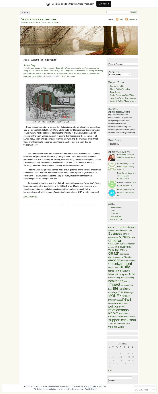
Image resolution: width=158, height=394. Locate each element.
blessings (123, 230)
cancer (126, 233)
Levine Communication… (126, 190)
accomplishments (122, 227)
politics (113, 306)
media (122, 292)
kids (25, 73)
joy (122, 285)
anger (133, 227)
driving (52, 71)
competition (130, 244)
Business (115, 233)
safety (121, 316)
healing (131, 278)
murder (112, 300)
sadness (112, 316)
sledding (50, 73)
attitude (111, 230)
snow (56, 73)
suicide (132, 317)
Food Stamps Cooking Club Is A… (126, 158)
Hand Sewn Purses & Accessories (123, 98)
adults (78, 68)
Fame (116, 268)
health (112, 281)
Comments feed (116, 216)
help (120, 281)
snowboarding (94, 73)
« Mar (110, 370)
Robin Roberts (124, 313)
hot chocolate (80, 71)
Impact (114, 284)
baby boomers (36, 68)
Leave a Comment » (67, 76)
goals (126, 274)
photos (38, 73)
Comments (132, 19)
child (133, 237)
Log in (112, 210)
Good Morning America (118, 278)
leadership (128, 285)
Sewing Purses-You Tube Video (122, 95)
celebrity (124, 237)
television (128, 320)
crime (118, 246)
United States (125, 324)
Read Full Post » (30, 196)
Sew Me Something (117, 86)
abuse (111, 227)
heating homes (69, 71)
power (122, 307)
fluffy (57, 71)
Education (127, 257)
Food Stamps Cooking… (126, 173)
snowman (27, 76)
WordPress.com (116, 219)
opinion (111, 303)
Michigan (130, 293)
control (111, 247)
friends (112, 274)
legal (110, 289)
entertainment (120, 263)
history (127, 281)
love (127, 288)
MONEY (114, 296)
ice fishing (90, 71)
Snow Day (29, 65)
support (114, 320)
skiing (44, 73)
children (45, 68)
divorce (111, 257)
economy (119, 257)
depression (124, 254)
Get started (104, 4)
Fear (117, 270)
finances (125, 270)
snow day (72, 73)
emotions (115, 260)
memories (31, 73)
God (132, 274)
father (111, 271)
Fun (61, 71)
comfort (52, 68)
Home (25, 12)
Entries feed (114, 213)
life (115, 288)
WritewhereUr (122, 155)
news (126, 299)
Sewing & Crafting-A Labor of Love (123, 101)
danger (31, 71)
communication (116, 243)
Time (110, 323)
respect (113, 313)
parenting (118, 303)
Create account (116, 207)
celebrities (113, 237)
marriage (112, 292)
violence (113, 326)
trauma (117, 323)
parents (126, 303)
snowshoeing (37, 76)
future (120, 274)
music (119, 300)
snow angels (63, 73)
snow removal (82, 73)
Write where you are (39, 19)
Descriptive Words (63, 68)
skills (127, 317)
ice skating (99, 71)
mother (126, 296)
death (113, 253)
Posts (120, 19)
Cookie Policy (90, 389)
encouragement (129, 260)
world (121, 327)
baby (117, 230)
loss (121, 288)
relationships (118, 310)
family (124, 266)
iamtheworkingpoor (124, 163)
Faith (110, 267)
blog (130, 230)
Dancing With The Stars (119, 248)
